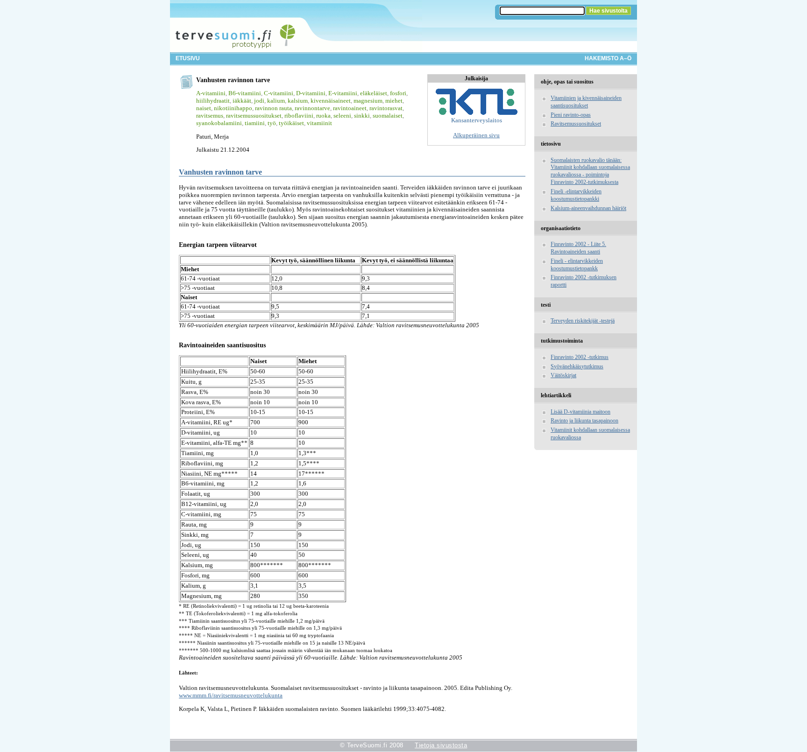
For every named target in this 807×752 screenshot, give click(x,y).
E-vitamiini (342, 93)
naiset (203, 108)
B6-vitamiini (244, 93)
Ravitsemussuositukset (576, 123)
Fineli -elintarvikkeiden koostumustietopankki (576, 195)
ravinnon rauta (273, 108)
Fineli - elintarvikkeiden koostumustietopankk (577, 265)
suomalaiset (388, 115)
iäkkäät (242, 100)
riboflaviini (298, 115)
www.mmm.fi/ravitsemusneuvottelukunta (231, 695)
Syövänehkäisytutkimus (577, 366)
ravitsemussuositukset (254, 115)
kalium (276, 100)
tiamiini (255, 123)
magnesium (368, 100)
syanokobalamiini (219, 123)
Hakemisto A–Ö (608, 58)
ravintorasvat (386, 108)
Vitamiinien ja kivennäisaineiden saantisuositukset (586, 102)
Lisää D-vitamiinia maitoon (580, 411)
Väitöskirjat (563, 375)
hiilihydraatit (213, 100)
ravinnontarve (312, 108)
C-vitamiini (278, 93)
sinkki (362, 115)
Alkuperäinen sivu (476, 135)
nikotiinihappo (233, 108)
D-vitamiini (311, 93)
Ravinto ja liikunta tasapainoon (584, 420)
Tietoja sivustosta (441, 745)
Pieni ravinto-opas (571, 115)
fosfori (398, 93)
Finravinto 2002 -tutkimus (580, 357)
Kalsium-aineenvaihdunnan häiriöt (588, 208)
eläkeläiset (373, 93)
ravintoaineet (350, 108)
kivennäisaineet (331, 100)
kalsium (298, 100)
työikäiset (291, 123)
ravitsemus (209, 115)
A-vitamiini (211, 93)
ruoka (323, 115)
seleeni (342, 115)
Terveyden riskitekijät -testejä (583, 320)
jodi (259, 100)
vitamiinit (319, 123)
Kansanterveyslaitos (476, 120)
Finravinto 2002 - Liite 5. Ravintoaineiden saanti (578, 248)
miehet (394, 100)
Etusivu (188, 58)
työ (272, 123)
